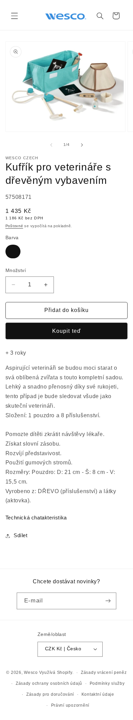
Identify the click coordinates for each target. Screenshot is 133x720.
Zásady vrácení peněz (104, 672)
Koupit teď (66, 331)
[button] (14, 16)
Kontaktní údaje (98, 694)
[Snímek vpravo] (81, 144)
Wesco (31, 672)
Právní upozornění (70, 705)
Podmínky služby (107, 683)
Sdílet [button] (21, 535)
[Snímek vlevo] (51, 144)
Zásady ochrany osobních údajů (49, 683)
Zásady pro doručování (50, 694)
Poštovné (14, 226)
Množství (15, 270)
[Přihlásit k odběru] (108, 601)
